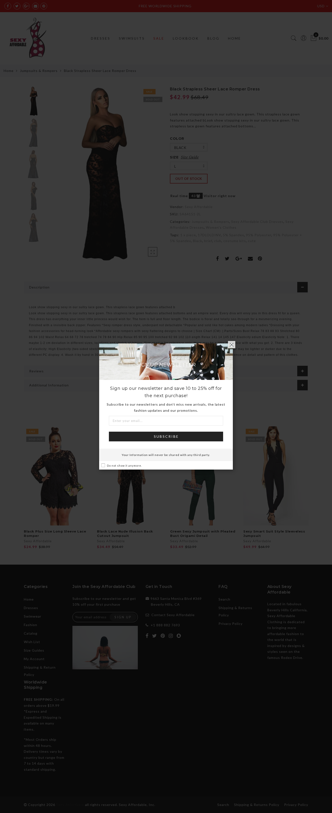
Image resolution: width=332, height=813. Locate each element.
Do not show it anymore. (124, 465)
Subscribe (166, 436)
